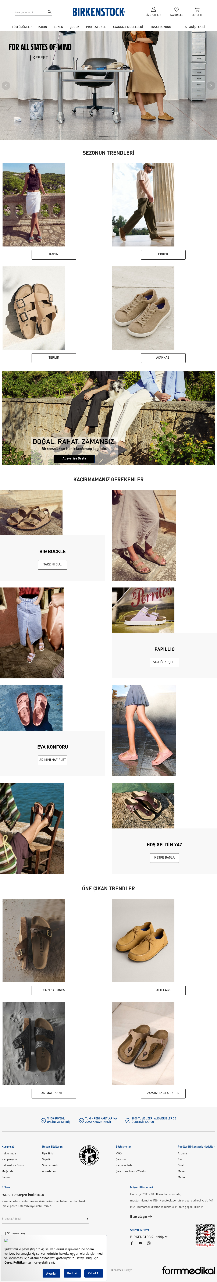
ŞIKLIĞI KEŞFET (164, 662)
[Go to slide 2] (113, 136)
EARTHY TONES (54, 990)
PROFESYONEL (96, 27)
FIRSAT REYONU (160, 27)
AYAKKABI (163, 357)
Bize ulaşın (139, 1217)
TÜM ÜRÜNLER (22, 27)
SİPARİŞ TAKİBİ (195, 27)
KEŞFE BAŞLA (164, 857)
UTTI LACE (163, 990)
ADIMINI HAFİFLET (52, 760)
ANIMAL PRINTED (54, 1093)
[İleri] (211, 85)
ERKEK (58, 27)
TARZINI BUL (52, 564)
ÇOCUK (74, 27)
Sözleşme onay (16, 1233)
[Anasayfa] (99, 12)
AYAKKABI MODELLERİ (128, 27)
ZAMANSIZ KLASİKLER (163, 1093)
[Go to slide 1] (103, 136)
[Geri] (6, 85)
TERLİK (54, 357)
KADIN (42, 27)
